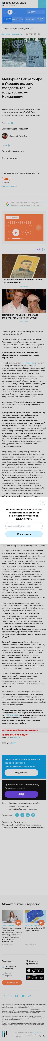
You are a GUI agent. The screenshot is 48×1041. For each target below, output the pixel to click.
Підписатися (24, 534)
